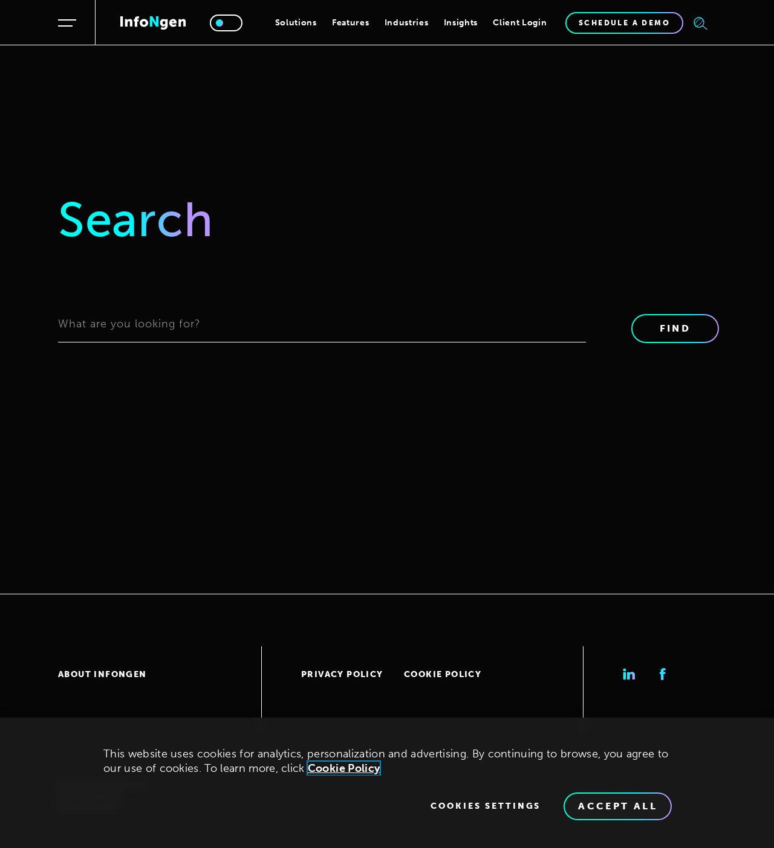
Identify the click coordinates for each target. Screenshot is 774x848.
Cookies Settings (486, 806)
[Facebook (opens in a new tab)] (662, 674)
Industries (407, 23)
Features (350, 23)
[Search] (701, 23)
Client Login (520, 23)
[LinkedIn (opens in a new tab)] (629, 674)
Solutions (296, 23)
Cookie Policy (442, 674)
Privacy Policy (342, 674)
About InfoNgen (102, 674)
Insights (461, 23)
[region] (387, 783)
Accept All (617, 806)
